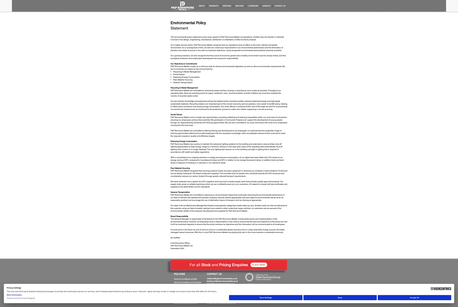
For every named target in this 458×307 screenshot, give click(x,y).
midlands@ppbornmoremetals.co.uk (222, 278)
